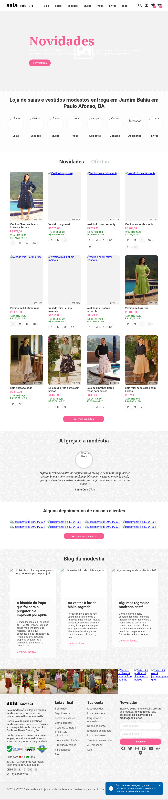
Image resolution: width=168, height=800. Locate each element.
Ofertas (100, 162)
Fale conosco (62, 749)
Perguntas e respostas (94, 720)
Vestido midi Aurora (136, 308)
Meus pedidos (95, 708)
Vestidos (72, 5)
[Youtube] (150, 748)
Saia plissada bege (21, 388)
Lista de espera (96, 713)
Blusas (87, 5)
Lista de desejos (96, 735)
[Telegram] (140, 753)
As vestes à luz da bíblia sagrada (82, 605)
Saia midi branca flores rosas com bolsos (100, 389)
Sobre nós (61, 708)
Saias (58, 5)
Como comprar (63, 722)
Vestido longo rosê (59, 224)
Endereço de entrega (99, 730)
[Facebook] (123, 748)
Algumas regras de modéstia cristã (134, 605)
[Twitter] (130, 748)
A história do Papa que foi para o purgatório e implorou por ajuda (32, 609)
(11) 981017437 (18, 774)
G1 (89, 247)
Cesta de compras (65, 727)
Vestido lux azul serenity (101, 224)
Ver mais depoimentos (84, 536)
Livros (112, 5)
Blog (124, 5)
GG (34, 243)
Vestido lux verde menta (139, 224)
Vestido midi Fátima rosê (24, 308)
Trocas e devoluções (67, 740)
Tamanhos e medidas (99, 740)
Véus (100, 5)
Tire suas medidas (65, 745)
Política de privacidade (61, 734)
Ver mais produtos (84, 419)
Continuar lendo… (26, 651)
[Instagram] (137, 748)
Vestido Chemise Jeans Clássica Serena (24, 226)
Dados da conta (96, 726)
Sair (89, 749)
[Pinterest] (144, 748)
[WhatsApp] (158, 748)
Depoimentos (62, 713)
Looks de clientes (65, 718)
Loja (46, 5)
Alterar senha (95, 745)
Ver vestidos (27, 62)
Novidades (71, 162)
